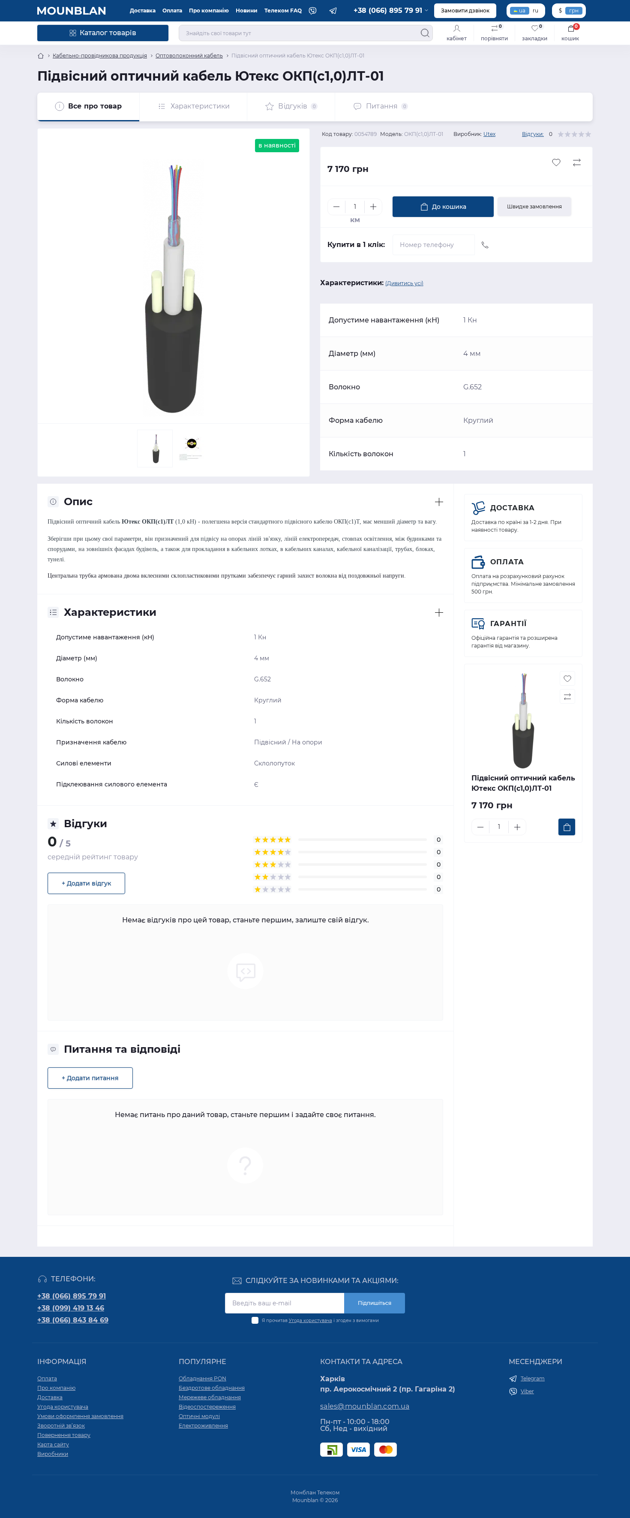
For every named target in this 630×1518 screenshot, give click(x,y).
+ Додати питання (90, 1078)
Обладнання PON (202, 1378)
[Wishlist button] (556, 162)
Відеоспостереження (207, 1407)
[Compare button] (576, 162)
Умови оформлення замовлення (80, 1416)
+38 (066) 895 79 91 (71, 1296)
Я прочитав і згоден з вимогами (320, 1320)
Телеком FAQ (283, 10)
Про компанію (209, 10)
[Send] (485, 245)
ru (535, 10)
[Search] (425, 33)
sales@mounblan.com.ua (364, 1406)
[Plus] (373, 207)
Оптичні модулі (199, 1416)
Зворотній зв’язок (61, 1425)
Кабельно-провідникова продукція (100, 55)
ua (522, 10)
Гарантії (508, 624)
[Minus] (336, 207)
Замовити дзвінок (465, 10)
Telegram (533, 1378)
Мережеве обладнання (210, 1397)
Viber (527, 1391)
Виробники (52, 1454)
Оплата (172, 10)
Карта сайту (53, 1444)
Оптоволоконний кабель (189, 55)
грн (574, 10)
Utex (489, 134)
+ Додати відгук (86, 883)
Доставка (143, 10)
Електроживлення (203, 1425)
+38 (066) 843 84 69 (72, 1320)
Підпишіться (374, 1303)
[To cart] (566, 827)
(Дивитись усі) (404, 283)
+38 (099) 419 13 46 (70, 1308)
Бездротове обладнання (212, 1388)
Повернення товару (63, 1435)
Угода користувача (310, 1320)
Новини (247, 10)
